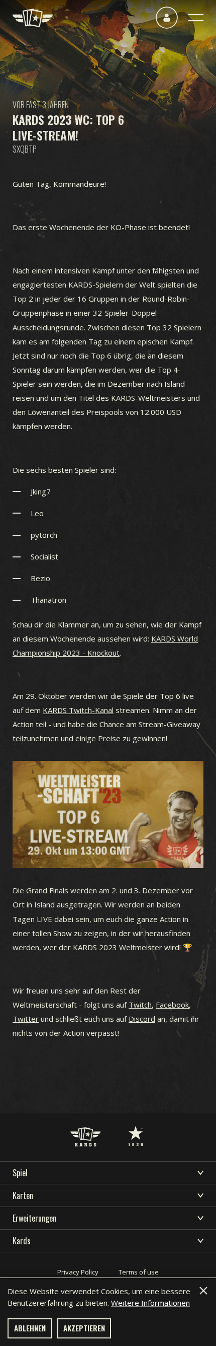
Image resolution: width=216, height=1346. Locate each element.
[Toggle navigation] (196, 18)
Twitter (26, 1019)
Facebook (172, 1005)
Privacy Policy (77, 1272)
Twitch (140, 1005)
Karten (23, 1195)
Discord (142, 1019)
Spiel (20, 1173)
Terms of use (139, 1272)
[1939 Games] (136, 1126)
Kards (22, 1241)
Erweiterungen (34, 1218)
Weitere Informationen (150, 1303)
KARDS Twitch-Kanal (78, 710)
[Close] (203, 1290)
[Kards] (33, 18)
